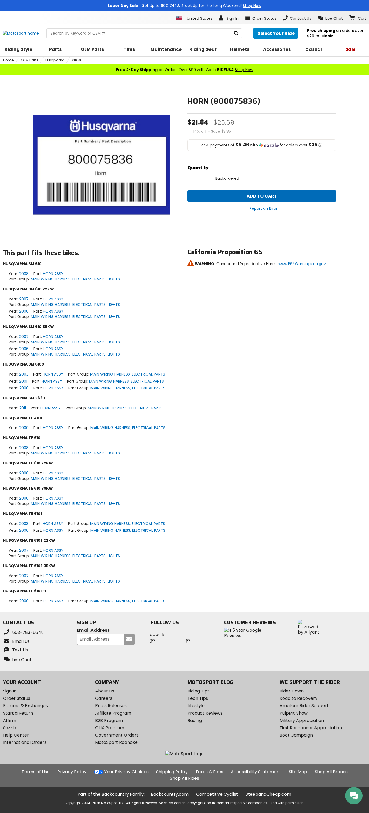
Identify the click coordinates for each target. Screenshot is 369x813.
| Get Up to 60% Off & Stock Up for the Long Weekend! (184, 5)
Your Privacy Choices (126, 771)
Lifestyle (196, 705)
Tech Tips (197, 698)
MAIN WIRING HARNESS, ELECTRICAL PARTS (127, 374)
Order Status (16, 698)
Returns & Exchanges (25, 705)
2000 (76, 60)
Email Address (93, 630)
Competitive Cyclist (217, 794)
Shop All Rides (184, 778)
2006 (24, 311)
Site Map (298, 772)
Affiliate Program (113, 713)
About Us (104, 691)
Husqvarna (55, 60)
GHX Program (109, 728)
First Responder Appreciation (311, 728)
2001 (23, 381)
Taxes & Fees (209, 772)
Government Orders (117, 735)
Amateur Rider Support (304, 705)
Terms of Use (36, 772)
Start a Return (18, 713)
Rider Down (292, 691)
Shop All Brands (331, 772)
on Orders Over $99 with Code (184, 69)
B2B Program (109, 720)
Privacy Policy (71, 772)
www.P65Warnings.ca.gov (302, 263)
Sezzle (9, 728)
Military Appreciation (302, 720)
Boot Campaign (296, 735)
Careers (103, 698)
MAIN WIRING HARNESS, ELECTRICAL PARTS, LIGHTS (75, 279)
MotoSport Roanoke (116, 742)
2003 (23, 374)
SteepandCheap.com (268, 794)
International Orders (24, 742)
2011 (22, 408)
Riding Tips (198, 691)
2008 (24, 273)
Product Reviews (205, 713)
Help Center (16, 735)
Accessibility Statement (256, 772)
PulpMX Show (294, 713)
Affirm (9, 720)
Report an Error (263, 208)
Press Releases (111, 705)
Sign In (9, 691)
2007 (24, 299)
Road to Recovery (298, 698)
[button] (330, 18)
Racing (194, 720)
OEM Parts (29, 60)
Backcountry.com (170, 794)
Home (8, 60)
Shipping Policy (172, 772)
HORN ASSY (53, 273)
